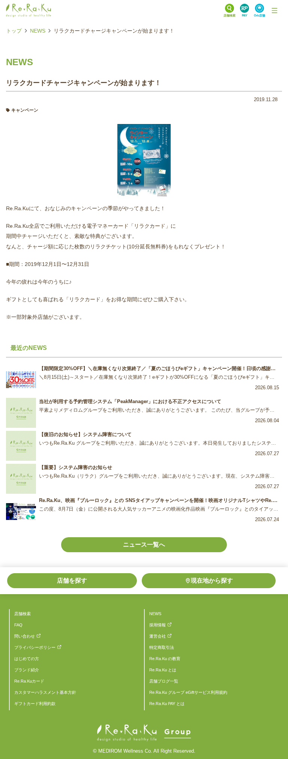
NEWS (37, 31)
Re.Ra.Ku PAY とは (166, 703)
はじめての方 (26, 658)
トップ (14, 31)
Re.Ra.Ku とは (162, 670)
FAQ (18, 625)
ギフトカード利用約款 (35, 703)
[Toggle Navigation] (274, 10)
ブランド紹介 (26, 670)
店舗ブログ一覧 (163, 681)
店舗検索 (22, 613)
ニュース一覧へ (144, 544)
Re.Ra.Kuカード (29, 681)
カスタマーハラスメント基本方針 (45, 692)
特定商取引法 (161, 647)
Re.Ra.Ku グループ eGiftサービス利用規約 (188, 692)
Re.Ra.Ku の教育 (164, 658)
